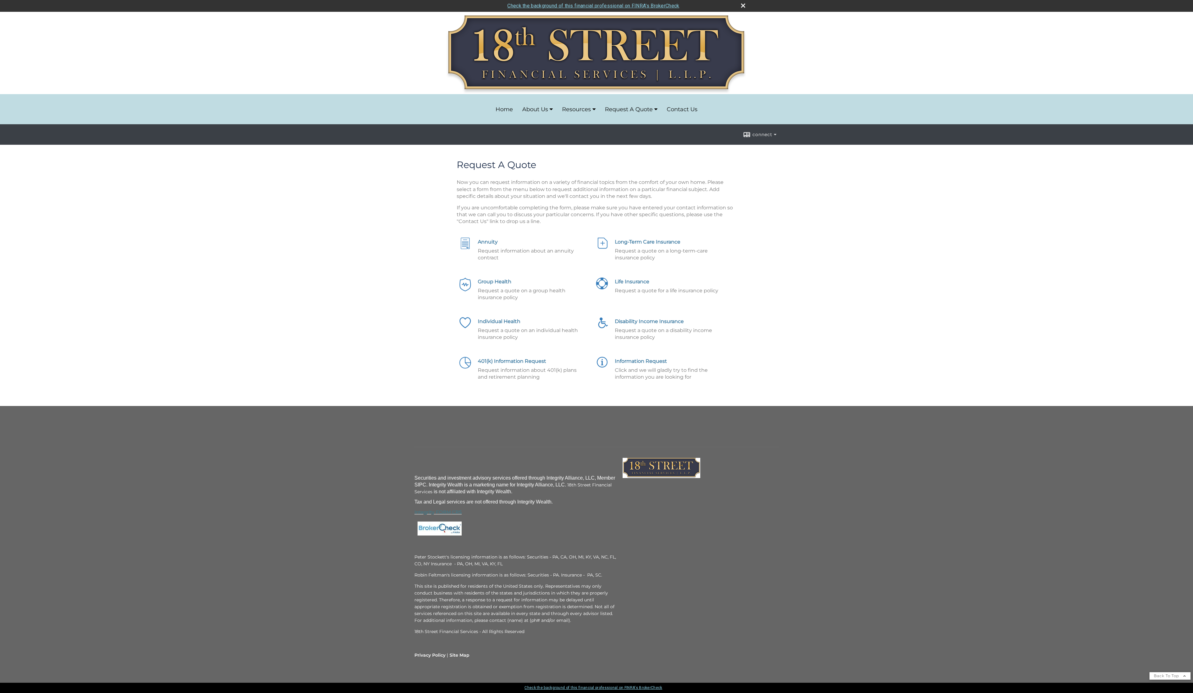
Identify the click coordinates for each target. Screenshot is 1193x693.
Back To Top (1167, 675)
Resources (576, 109)
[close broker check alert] (743, 5)
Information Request (641, 361)
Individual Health (499, 321)
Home (504, 109)
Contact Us (682, 109)
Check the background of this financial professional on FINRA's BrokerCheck (593, 6)
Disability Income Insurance (649, 321)
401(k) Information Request (512, 361)
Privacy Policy (430, 655)
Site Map (459, 655)
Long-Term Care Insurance (647, 242)
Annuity (488, 242)
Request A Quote (629, 109)
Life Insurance (632, 282)
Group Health (494, 282)
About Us (535, 109)
